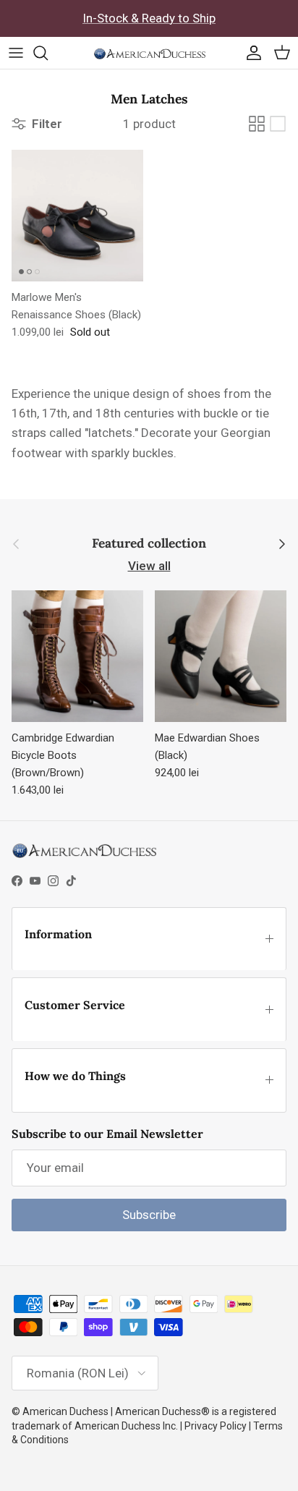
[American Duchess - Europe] (149, 53)
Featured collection (149, 543)
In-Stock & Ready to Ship (149, 18)
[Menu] (16, 53)
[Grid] (256, 123)
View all (149, 565)
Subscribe (149, 1214)
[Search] (48, 53)
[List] (277, 123)
